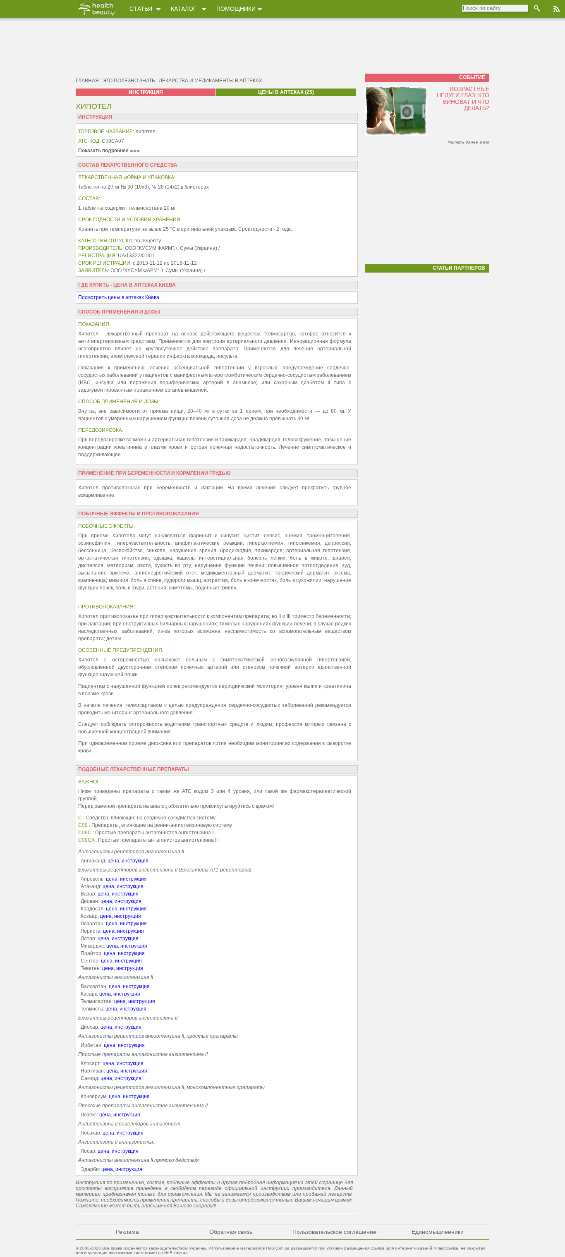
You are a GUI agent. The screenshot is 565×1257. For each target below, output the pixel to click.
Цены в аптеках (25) (286, 92)
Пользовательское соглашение (334, 1231)
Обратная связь (230, 1231)
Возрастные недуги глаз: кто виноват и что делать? (463, 98)
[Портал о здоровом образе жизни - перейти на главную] (96, 15)
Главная (87, 81)
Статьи (140, 8)
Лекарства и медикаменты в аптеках (210, 81)
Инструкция (146, 92)
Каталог (183, 8)
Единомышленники (438, 1231)
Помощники (236, 8)
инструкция (135, 861)
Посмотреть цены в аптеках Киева (118, 297)
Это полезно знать (129, 81)
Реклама (127, 1231)
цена (113, 861)
